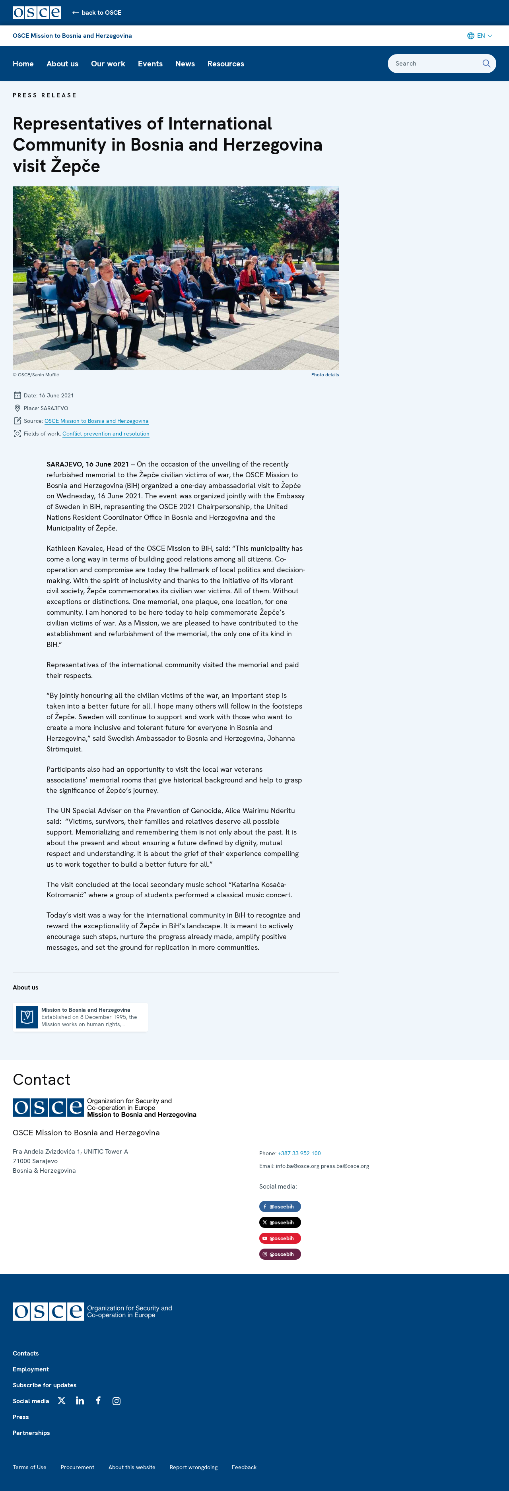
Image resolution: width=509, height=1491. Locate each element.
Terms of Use (30, 1467)
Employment (31, 1369)
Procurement (77, 1467)
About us (62, 63)
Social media (31, 1401)
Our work (108, 63)
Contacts (26, 1353)
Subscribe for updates (45, 1385)
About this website (132, 1467)
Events (150, 63)
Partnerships (31, 1433)
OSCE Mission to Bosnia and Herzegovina (72, 35)
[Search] (486, 63)
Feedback (244, 1467)
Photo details (325, 375)
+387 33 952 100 (299, 1153)
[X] (62, 1400)
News (185, 63)
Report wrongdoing (194, 1467)
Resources (226, 63)
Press (21, 1417)
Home (23, 63)
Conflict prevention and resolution (106, 433)
